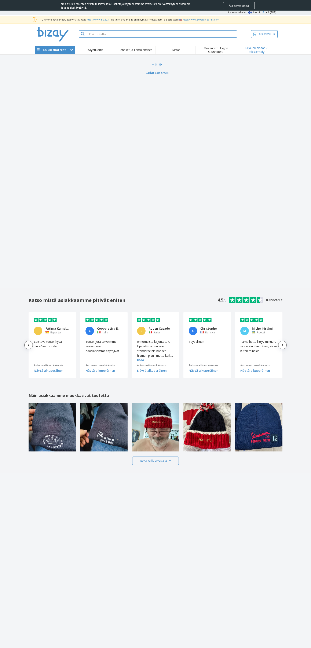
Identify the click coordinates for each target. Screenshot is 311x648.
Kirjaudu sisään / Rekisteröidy (256, 50)
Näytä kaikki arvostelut (153, 460)
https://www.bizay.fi (98, 19)
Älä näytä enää (239, 5)
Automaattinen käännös (48, 365)
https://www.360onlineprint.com (201, 19)
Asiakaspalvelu (237, 12)
